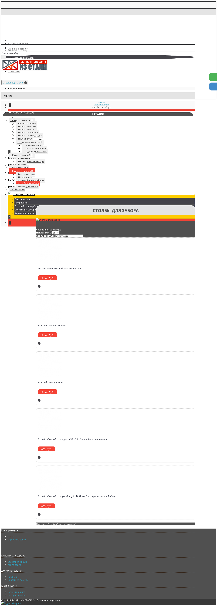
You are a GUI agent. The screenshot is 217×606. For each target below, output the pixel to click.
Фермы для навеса (24, 213)
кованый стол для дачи (50, 382)
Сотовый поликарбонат (27, 206)
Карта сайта (14, 564)
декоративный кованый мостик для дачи (60, 268)
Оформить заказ (17, 539)
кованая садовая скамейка (52, 325)
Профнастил (21, 202)
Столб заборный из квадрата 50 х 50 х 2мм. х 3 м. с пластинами (72, 439)
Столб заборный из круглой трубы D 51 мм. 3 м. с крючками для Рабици (77, 496)
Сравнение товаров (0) (48, 229)
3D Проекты (18, 189)
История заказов (17, 594)
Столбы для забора (25, 209)
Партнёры (13, 576)
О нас (11, 536)
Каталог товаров (101, 104)
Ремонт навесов (23, 117)
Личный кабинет (16, 591)
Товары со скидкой (18, 579)
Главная (101, 102)
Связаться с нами (17, 561)
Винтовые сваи (22, 199)
